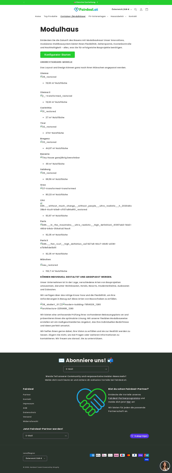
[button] (98, 16)
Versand (27, 417)
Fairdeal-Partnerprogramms (124, 398)
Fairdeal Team (36, 467)
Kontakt (27, 399)
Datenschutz (29, 412)
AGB (25, 408)
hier (129, 401)
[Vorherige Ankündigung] (24, 2)
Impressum (28, 403)
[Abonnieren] (106, 369)
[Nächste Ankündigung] (148, 2)
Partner (27, 394)
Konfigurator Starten (57, 54)
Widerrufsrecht (30, 421)
